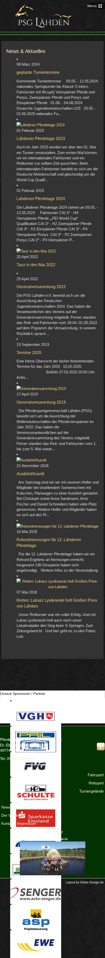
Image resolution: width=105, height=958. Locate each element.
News (6, 807)
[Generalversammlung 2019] (41, 388)
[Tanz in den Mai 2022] (36, 251)
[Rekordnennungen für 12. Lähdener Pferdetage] (57, 526)
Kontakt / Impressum (18, 823)
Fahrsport (96, 775)
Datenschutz (52, 831)
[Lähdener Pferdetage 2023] (40, 124)
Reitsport (96, 783)
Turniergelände (91, 791)
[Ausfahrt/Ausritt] (31, 460)
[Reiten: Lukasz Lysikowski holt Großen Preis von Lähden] (58, 584)
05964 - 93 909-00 (22, 758)
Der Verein (10, 815)
